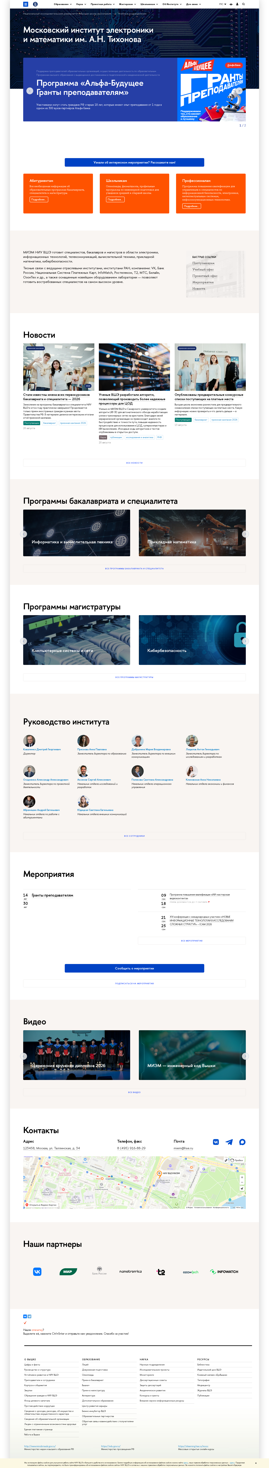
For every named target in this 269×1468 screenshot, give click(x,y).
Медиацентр (203, 1385)
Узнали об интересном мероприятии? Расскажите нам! (134, 162)
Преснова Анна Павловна (92, 749)
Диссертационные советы (153, 1380)
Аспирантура (88, 1395)
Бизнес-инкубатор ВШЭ (94, 1411)
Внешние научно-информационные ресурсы (162, 1400)
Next (239, 90)
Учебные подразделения (132, 13)
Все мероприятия (192, 940)
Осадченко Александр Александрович (45, 779)
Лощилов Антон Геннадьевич (202, 749)
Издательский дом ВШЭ (209, 1369)
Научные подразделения (152, 1364)
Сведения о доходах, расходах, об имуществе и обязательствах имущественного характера (48, 1412)
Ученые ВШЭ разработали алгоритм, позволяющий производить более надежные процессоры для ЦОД (132, 399)
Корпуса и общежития (35, 1385)
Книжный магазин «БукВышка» (212, 1374)
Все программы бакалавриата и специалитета (134, 568)
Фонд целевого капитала (37, 1400)
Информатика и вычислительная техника (72, 542)
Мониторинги (147, 1374)
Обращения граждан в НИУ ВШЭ (40, 1395)
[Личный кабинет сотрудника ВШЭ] (237, 4)
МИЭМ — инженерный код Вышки (181, 1065)
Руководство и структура (37, 1369)
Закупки (28, 1390)
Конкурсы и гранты (149, 1395)
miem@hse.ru (183, 1148)
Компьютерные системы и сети (62, 650)
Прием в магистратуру (93, 1390)
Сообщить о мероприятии (134, 968)
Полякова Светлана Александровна (152, 779)
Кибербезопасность (166, 650)
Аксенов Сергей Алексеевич (94, 779)
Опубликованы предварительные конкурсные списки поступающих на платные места (209, 396)
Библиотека (203, 1364)
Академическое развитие (152, 1390)
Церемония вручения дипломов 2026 (68, 1065)
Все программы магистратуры (134, 677)
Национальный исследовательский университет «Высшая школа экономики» (67, 13)
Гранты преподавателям (52, 895)
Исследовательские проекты (154, 1369)
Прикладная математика (171, 542)
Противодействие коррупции (39, 1405)
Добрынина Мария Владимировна (151, 749)
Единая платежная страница (38, 1429)
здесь (186, 1462)
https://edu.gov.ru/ (110, 1446)
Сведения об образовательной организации (46, 1418)
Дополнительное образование (97, 1400)
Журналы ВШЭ (204, 1390)
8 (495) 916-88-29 (131, 1148)
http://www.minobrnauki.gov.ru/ (40, 1446)
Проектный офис (204, 276)
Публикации (203, 1395)
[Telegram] (29, 1316)
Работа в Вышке (32, 1434)
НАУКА (144, 1359)
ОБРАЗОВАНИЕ (91, 1359)
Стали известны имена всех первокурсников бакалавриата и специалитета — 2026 (56, 396)
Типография (203, 1380)
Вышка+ (86, 1385)
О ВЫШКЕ (30, 1359)
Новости (198, 289)
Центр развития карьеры (94, 1405)
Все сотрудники (134, 836)
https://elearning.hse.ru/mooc (193, 1446)
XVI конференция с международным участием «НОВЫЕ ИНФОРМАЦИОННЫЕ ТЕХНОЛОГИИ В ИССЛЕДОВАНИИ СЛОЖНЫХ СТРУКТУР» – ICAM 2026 (202, 920)
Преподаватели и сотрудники (39, 1380)
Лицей (85, 1364)
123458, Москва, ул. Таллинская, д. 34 (51, 1148)
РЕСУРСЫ (203, 1359)
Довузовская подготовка (95, 1369)
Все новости (134, 462)
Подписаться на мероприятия (134, 983)
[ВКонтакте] (25, 1316)
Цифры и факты (32, 1364)
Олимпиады (88, 1374)
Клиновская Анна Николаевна (203, 779)
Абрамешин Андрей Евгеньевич (41, 810)
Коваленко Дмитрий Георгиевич (42, 749)
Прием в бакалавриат (93, 1380)
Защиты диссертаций (150, 1385)
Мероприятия (203, 282)
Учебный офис (203, 269)
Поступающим (203, 263)
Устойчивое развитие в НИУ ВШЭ (41, 1374)
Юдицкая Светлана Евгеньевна (95, 810)
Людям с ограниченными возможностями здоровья (50, 1424)
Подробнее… (38, 199)
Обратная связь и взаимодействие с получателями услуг (108, 1423)
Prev (29, 90)
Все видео (134, 1092)
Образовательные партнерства (98, 1416)
